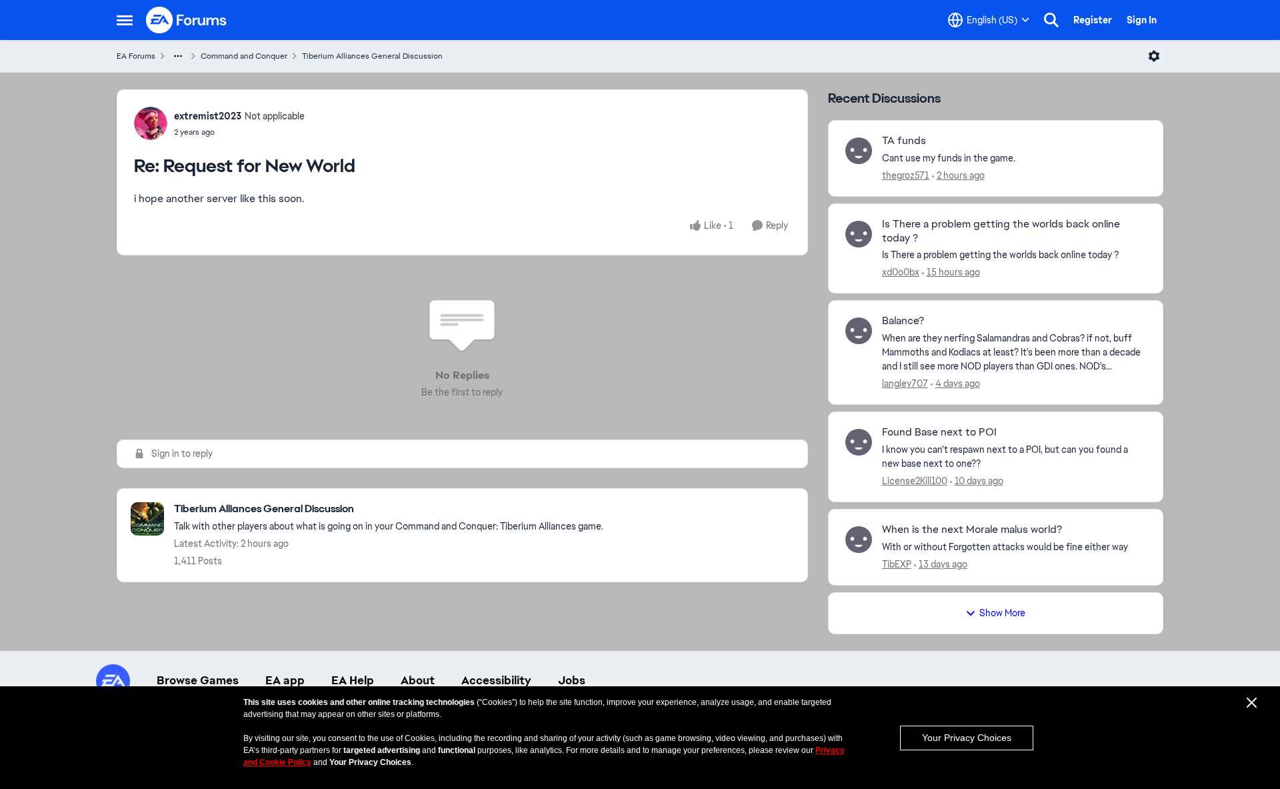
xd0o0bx (900, 272)
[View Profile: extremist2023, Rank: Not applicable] (150, 123)
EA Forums (136, 56)
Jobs (571, 680)
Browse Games (198, 680)
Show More (1002, 613)
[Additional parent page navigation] (178, 56)
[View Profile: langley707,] (858, 330)
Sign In (1142, 20)
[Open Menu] (1154, 56)
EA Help (352, 680)
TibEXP (896, 564)
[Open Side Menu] (124, 20)
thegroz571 (905, 175)
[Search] (1051, 20)
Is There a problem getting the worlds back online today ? (1001, 231)
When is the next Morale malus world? (972, 529)
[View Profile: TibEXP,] (858, 539)
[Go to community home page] (186, 20)
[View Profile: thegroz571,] (858, 150)
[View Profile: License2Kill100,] (858, 442)
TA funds (904, 140)
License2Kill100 (914, 481)
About (418, 680)
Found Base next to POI (939, 432)
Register (1092, 20)
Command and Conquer (244, 56)
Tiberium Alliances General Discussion (372, 56)
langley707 (905, 383)
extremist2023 (207, 116)
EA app (285, 680)
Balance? (903, 320)
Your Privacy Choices (966, 737)
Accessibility (496, 680)
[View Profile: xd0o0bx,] (858, 234)
